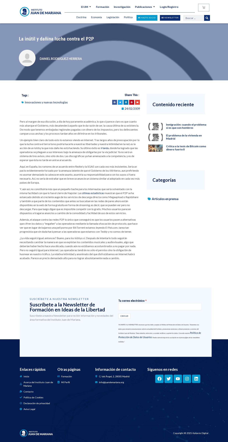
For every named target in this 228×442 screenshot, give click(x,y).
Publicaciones (143, 6)
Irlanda (105, 148)
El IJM (84, 6)
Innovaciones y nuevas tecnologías (46, 102)
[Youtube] (178, 379)
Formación (102, 6)
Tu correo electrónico (131, 300)
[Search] (207, 18)
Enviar (124, 316)
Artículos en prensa (165, 199)
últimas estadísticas (93, 193)
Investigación (122, 6)
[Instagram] (187, 379)
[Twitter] (168, 379)
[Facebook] (159, 379)
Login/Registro (169, 6)
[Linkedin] (196, 379)
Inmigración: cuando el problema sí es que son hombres (186, 126)
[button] (114, 102)
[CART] (203, 7)
